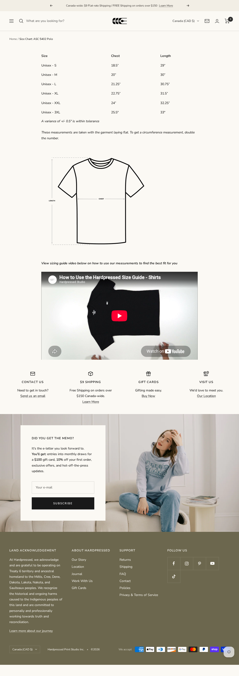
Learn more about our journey (31, 631)
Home (13, 39)
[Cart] (227, 21)
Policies (125, 588)
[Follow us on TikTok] (173, 576)
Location (78, 566)
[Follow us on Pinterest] (199, 563)
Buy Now (148, 396)
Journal (77, 574)
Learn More (166, 5)
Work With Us (82, 581)
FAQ (123, 574)
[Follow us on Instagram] (186, 563)
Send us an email (32, 396)
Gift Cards (79, 588)
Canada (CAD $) (183, 21)
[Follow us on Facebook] (173, 563)
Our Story (79, 560)
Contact (125, 581)
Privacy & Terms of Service (139, 595)
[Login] (217, 21)
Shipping (126, 566)
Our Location (206, 396)
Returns (125, 560)
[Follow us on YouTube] (212, 563)
